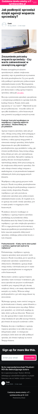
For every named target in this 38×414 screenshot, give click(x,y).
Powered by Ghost (19, 398)
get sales (20, 92)
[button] (35, 2)
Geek (10, 23)
